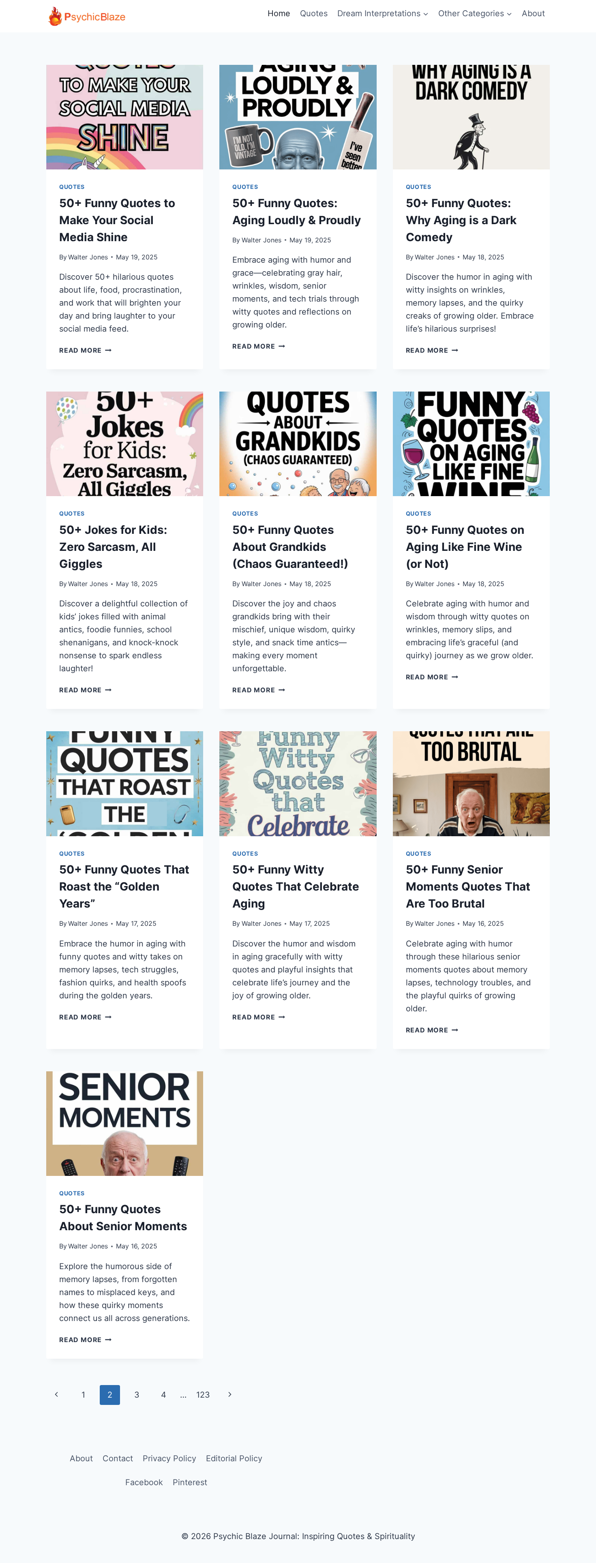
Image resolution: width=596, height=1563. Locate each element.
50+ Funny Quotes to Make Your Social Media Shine (117, 220)
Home (279, 13)
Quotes (314, 13)
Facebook (144, 1482)
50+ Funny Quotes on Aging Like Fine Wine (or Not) (465, 547)
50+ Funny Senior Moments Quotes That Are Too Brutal (468, 886)
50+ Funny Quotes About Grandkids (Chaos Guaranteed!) (290, 547)
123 (203, 1395)
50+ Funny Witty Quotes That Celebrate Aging (295, 886)
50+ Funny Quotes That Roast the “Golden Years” (124, 886)
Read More (85, 350)
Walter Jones (88, 257)
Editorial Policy (234, 1458)
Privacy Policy (169, 1458)
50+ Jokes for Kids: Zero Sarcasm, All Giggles (113, 547)
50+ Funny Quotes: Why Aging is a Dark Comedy (461, 220)
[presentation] (124, 117)
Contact (118, 1458)
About (533, 13)
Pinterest (190, 1482)
